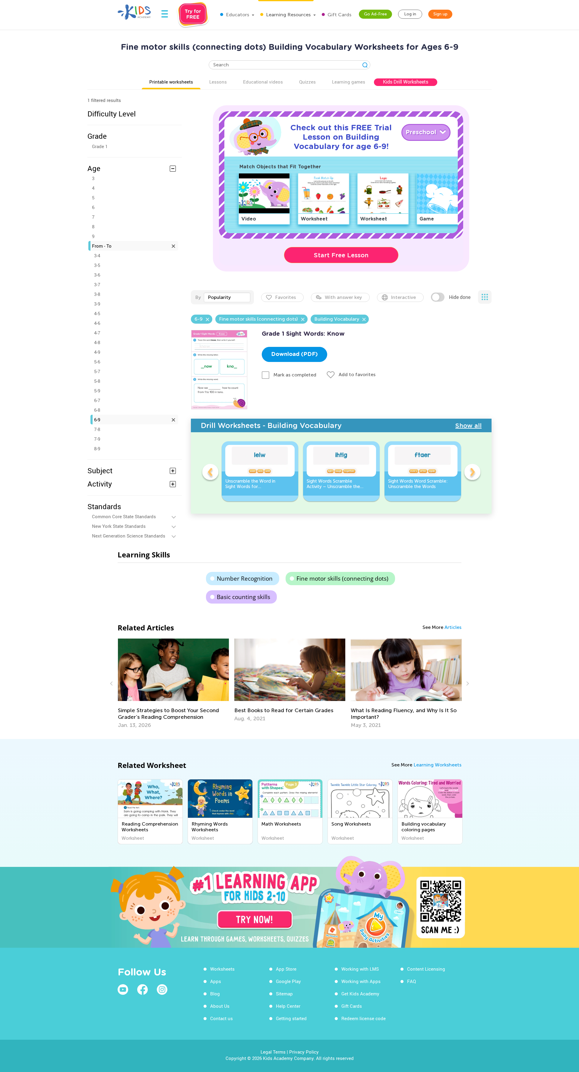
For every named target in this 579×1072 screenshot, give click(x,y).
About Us (219, 1006)
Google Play (288, 981)
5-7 (97, 371)
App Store (286, 969)
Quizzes (307, 82)
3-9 (97, 304)
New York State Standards (119, 526)
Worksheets (222, 969)
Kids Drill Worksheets (405, 81)
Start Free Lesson (341, 255)
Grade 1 (100, 146)
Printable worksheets (171, 82)
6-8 (97, 410)
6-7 (97, 400)
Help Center (288, 1006)
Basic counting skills (243, 597)
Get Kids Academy (360, 994)
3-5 (97, 265)
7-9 (97, 439)
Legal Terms (273, 1052)
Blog (215, 994)
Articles (453, 627)
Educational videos (263, 82)
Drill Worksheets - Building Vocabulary (271, 425)
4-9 (97, 352)
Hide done (459, 297)
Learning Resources (288, 14)
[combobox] (227, 297)
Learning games (348, 82)
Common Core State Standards (124, 516)
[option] (260, 471)
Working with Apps (361, 981)
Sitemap (284, 994)
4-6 (97, 323)
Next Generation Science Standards (128, 536)
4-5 (97, 313)
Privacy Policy (304, 1052)
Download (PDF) (294, 354)
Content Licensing (426, 969)
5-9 (97, 391)
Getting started (291, 1018)
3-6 (97, 275)
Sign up (440, 14)
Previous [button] (210, 473)
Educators (237, 14)
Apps (215, 981)
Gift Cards (338, 14)
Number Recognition (245, 578)
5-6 (97, 362)
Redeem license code (363, 1018)
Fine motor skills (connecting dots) (342, 578)
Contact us (221, 1018)
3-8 (97, 294)
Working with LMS (360, 969)
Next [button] (472, 473)
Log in (410, 14)
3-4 (97, 255)
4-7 (97, 333)
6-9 (97, 420)
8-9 (97, 449)
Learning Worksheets (437, 765)
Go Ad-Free (375, 14)
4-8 (97, 342)
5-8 (97, 381)
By (198, 297)
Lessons (218, 82)
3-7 (97, 284)
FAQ (411, 981)
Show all (468, 425)
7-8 (97, 429)
